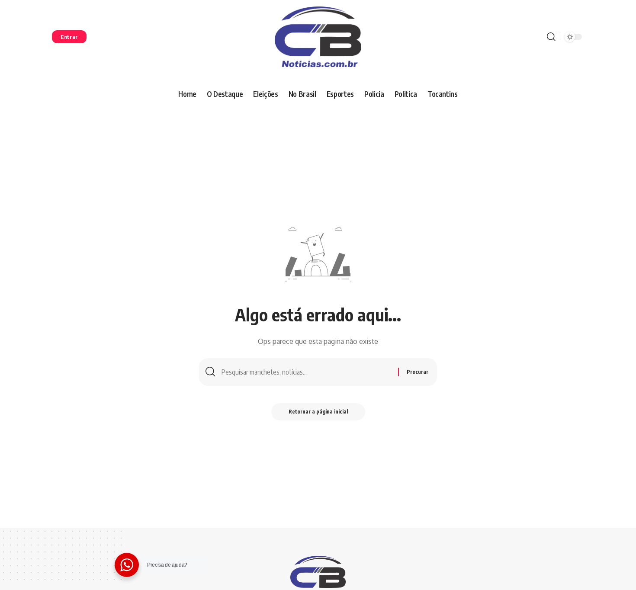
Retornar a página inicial (318, 411)
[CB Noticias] (318, 36)
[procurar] (551, 36)
